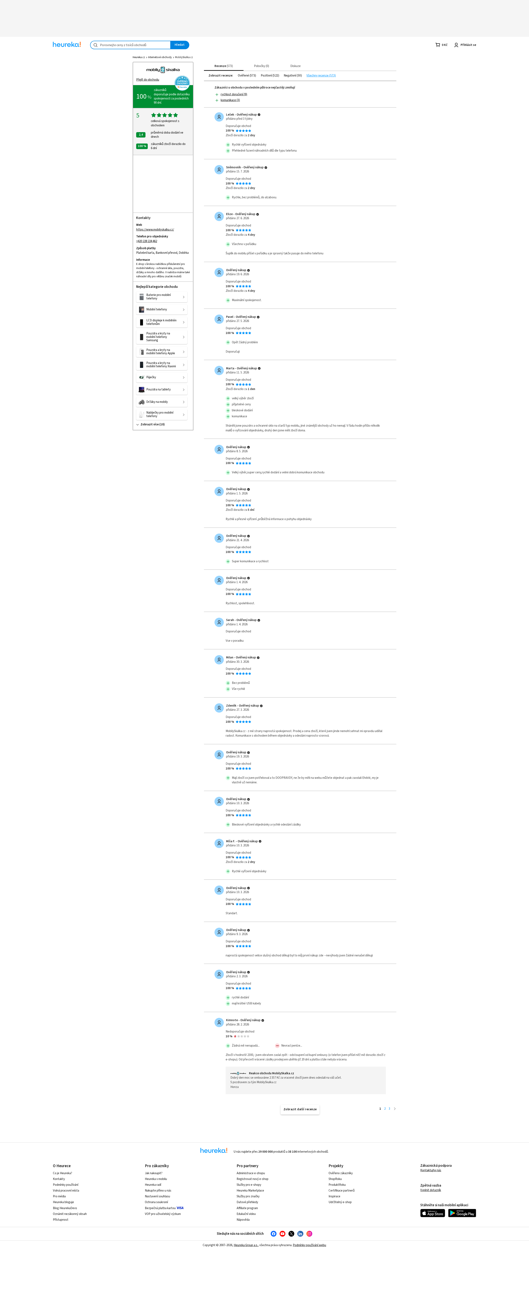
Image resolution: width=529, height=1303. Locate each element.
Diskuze (295, 66)
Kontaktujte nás (430, 1170)
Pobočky (261, 66)
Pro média (59, 1196)
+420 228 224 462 (146, 241)
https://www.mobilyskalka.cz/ (155, 229)
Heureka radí (153, 1185)
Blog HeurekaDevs (65, 1208)
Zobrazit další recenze (300, 1109)
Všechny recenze (317, 76)
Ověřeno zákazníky (341, 1173)
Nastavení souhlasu (157, 1196)
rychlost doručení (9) (234, 94)
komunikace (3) (230, 100)
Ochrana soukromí (156, 1202)
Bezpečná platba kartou (160, 1208)
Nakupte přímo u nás (158, 1190)
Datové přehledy (247, 1202)
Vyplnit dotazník (430, 1190)
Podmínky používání (65, 1185)
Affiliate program (247, 1208)
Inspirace (334, 1196)
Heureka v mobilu (156, 1179)
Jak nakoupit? (153, 1173)
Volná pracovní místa (66, 1190)
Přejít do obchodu (147, 80)
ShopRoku (335, 1179)
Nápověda (243, 1220)
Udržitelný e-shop (340, 1202)
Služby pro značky (248, 1196)
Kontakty (59, 1179)
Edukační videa (246, 1214)
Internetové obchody (160, 57)
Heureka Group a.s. (246, 1245)
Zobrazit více (150, 424)
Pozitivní (267, 76)
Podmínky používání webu (309, 1245)
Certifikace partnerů (342, 1190)
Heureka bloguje (63, 1202)
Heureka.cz (139, 57)
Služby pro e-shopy (249, 1185)
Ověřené (244, 76)
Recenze (223, 66)
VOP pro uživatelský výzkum (163, 1214)
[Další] (394, 1109)
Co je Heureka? (62, 1173)
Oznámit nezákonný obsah (70, 1214)
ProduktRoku (337, 1185)
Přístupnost (60, 1220)
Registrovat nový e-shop (252, 1179)
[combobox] (130, 45)
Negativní (290, 76)
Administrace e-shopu (251, 1173)
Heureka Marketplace (250, 1190)
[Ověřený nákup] (259, 114)
